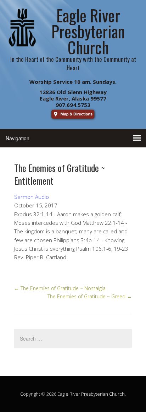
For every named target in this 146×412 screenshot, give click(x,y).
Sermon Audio (31, 196)
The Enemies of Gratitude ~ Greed (89, 296)
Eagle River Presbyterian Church (91, 394)
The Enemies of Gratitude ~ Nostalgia (60, 288)
